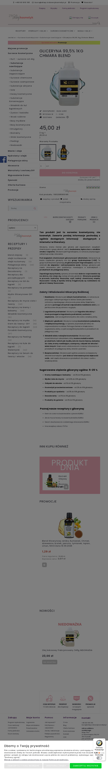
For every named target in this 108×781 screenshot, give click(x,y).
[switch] (99, 758)
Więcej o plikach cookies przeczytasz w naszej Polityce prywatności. (36, 760)
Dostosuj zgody (56, 765)
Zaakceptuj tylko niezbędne (23, 765)
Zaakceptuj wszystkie (85, 765)
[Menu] (103, 740)
